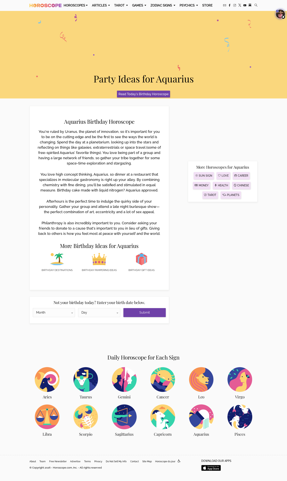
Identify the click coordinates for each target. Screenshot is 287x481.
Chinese (242, 185)
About (32, 461)
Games (138, 5)
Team (42, 461)
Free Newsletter (58, 461)
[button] (179, 461)
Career (242, 175)
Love (225, 175)
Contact (134, 461)
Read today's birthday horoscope (143, 94)
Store (207, 5)
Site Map (147, 461)
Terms (87, 461)
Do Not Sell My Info (116, 461)
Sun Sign (205, 175)
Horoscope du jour (165, 461)
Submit (144, 312)
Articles (100, 5)
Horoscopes (74, 5)
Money (203, 185)
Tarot (119, 5)
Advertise (75, 461)
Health (222, 185)
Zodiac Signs (162, 5)
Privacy (98, 461)
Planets (232, 195)
